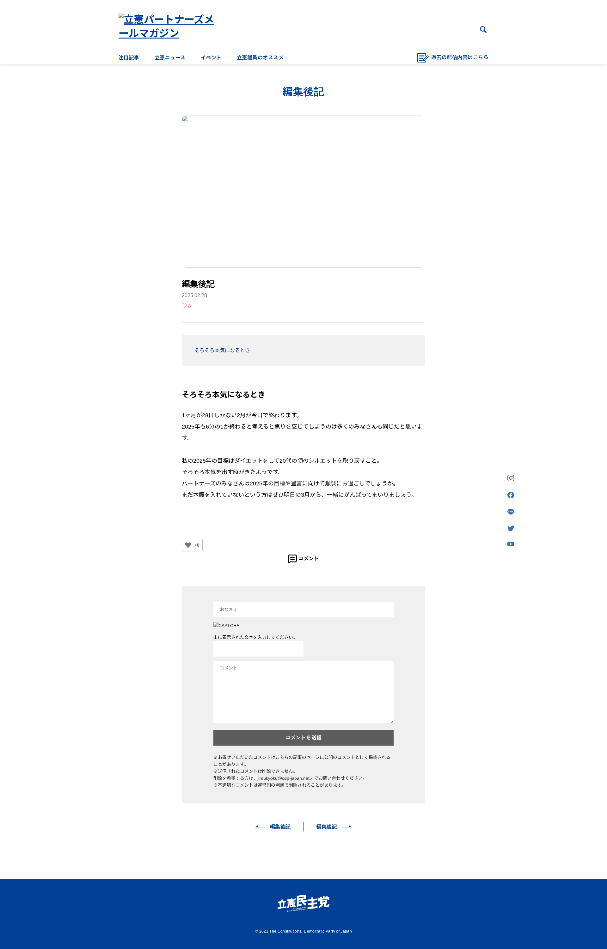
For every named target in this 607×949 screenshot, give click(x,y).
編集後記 (280, 826)
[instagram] (510, 478)
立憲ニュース (170, 57)
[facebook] (510, 495)
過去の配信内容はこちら (459, 57)
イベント (211, 57)
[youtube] (510, 544)
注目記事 (129, 57)
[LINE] (510, 512)
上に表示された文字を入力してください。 (255, 637)
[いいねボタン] (188, 545)
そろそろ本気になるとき (222, 350)
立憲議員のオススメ (260, 57)
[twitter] (510, 529)
